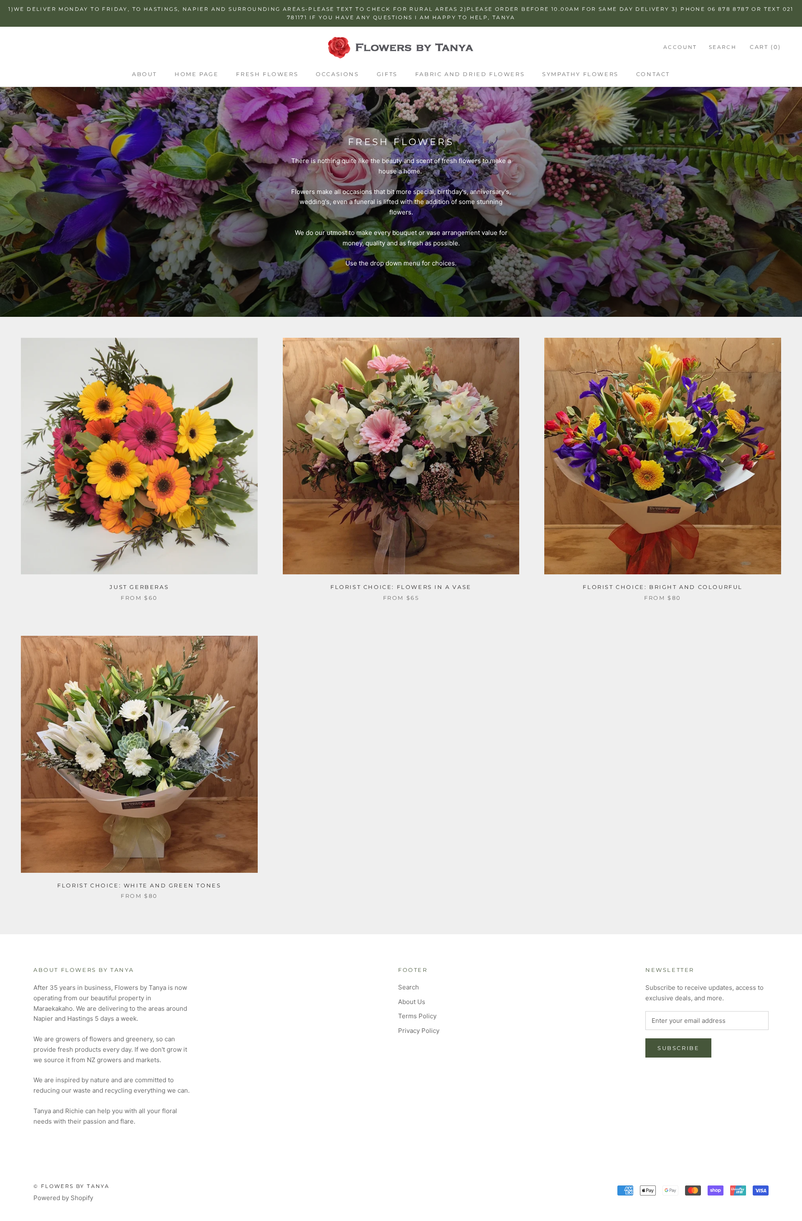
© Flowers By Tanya (71, 1186)
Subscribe (678, 1048)
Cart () (765, 46)
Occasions (337, 74)
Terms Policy (417, 1016)
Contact (653, 74)
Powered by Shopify (63, 1198)
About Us (411, 1002)
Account (680, 47)
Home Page (196, 74)
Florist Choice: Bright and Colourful (663, 587)
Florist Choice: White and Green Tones (139, 885)
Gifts (387, 74)
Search (722, 47)
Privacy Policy (418, 1031)
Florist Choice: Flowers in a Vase (401, 587)
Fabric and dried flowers (470, 74)
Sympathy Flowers (580, 74)
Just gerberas (139, 587)
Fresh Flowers (267, 74)
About (144, 74)
